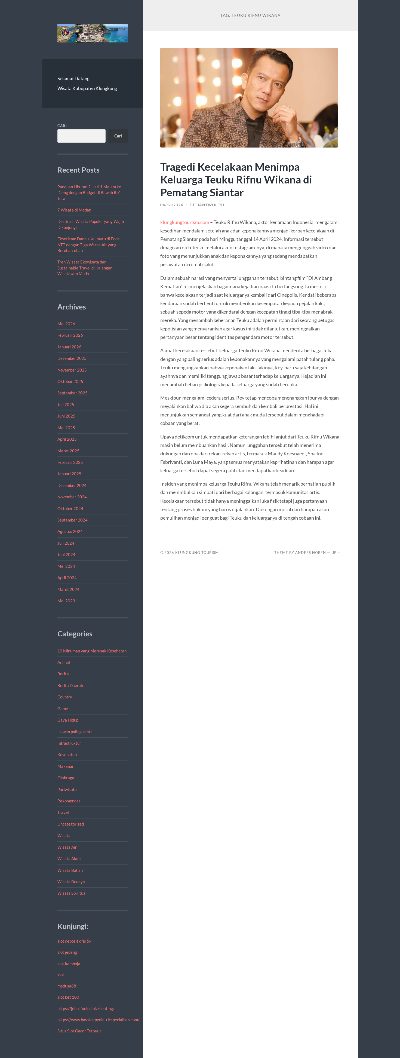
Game (62, 708)
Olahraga (65, 777)
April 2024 (67, 577)
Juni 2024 (66, 554)
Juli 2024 (65, 543)
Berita (63, 673)
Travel (63, 812)
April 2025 (67, 439)
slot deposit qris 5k (74, 941)
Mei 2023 (66, 600)
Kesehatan (67, 754)
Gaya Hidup (67, 719)
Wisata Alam (69, 858)
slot (60, 974)
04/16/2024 (171, 205)
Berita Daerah (70, 685)
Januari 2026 (69, 346)
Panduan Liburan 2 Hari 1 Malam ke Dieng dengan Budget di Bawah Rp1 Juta (89, 192)
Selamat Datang (73, 78)
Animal (63, 662)
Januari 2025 (69, 473)
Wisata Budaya (71, 881)
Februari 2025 (70, 462)
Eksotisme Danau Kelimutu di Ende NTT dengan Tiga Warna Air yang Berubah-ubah (88, 244)
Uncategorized (70, 823)
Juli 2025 (65, 404)
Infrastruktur (69, 743)
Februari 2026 (70, 335)
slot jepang (67, 952)
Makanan (65, 766)
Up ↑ (336, 552)
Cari (62, 126)
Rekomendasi (69, 800)
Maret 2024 (68, 589)
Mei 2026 (66, 323)
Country (64, 696)
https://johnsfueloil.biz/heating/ (86, 1008)
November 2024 (72, 496)
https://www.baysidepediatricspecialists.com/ (98, 1019)
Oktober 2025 (70, 381)
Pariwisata (67, 789)
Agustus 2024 (70, 531)
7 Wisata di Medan (74, 209)
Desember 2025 (72, 358)
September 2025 (72, 392)
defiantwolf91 (207, 205)
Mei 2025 (66, 427)
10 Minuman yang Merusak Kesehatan (92, 650)
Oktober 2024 (70, 508)
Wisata (63, 835)
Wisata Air (67, 847)
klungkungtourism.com (184, 222)
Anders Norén (310, 552)
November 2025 (72, 369)
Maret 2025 (68, 450)
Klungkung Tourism (197, 552)
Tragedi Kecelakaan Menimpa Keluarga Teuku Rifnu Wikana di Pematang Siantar (236, 179)
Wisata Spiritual (72, 893)
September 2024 (72, 519)
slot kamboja (68, 963)
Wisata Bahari (70, 870)
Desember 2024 (72, 485)
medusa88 (66, 985)
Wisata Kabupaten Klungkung (87, 88)
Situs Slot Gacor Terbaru (79, 1030)
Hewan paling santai (75, 731)
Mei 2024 (66, 566)
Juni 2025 (66, 415)
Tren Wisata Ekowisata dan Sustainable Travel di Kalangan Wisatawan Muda (84, 267)
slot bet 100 (68, 997)
